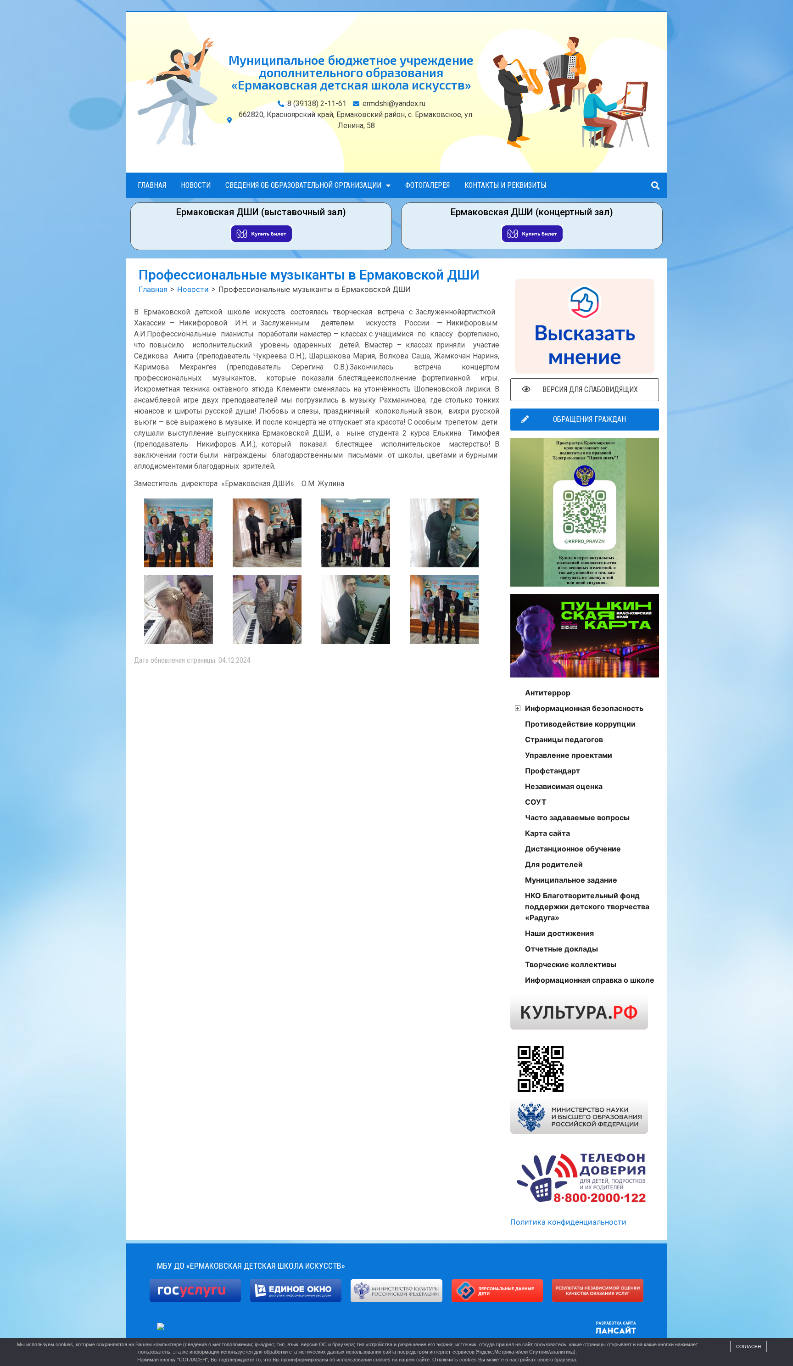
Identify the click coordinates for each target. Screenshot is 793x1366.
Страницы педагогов (564, 739)
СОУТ (536, 801)
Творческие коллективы (570, 964)
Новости (196, 185)
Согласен (748, 1346)
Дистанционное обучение (573, 848)
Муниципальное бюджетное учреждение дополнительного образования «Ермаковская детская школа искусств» (351, 72)
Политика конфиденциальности (568, 1221)
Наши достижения (559, 933)
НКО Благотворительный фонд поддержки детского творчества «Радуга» (587, 906)
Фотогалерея (427, 185)
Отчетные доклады (561, 948)
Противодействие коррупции (580, 723)
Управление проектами (568, 755)
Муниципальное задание (571, 880)
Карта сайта (547, 833)
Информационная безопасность (584, 708)
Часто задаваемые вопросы (577, 817)
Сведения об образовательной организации (303, 185)
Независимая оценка (564, 786)
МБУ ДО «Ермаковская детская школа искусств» (251, 1266)
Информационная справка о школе (589, 980)
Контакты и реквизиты (505, 185)
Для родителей (554, 864)
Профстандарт (552, 770)
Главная (152, 185)
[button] (655, 185)
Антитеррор (547, 692)
